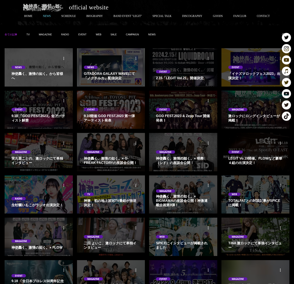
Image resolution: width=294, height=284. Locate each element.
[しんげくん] (286, 105)
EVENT (82, 34)
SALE (113, 34)
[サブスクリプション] (286, 71)
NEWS (151, 34)
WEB (98, 34)
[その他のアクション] (65, 58)
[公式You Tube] (286, 60)
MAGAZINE (45, 34)
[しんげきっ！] (286, 82)
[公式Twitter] (286, 37)
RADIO (65, 34)
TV (28, 34)
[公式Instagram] (286, 48)
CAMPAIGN (132, 34)
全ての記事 (11, 34)
